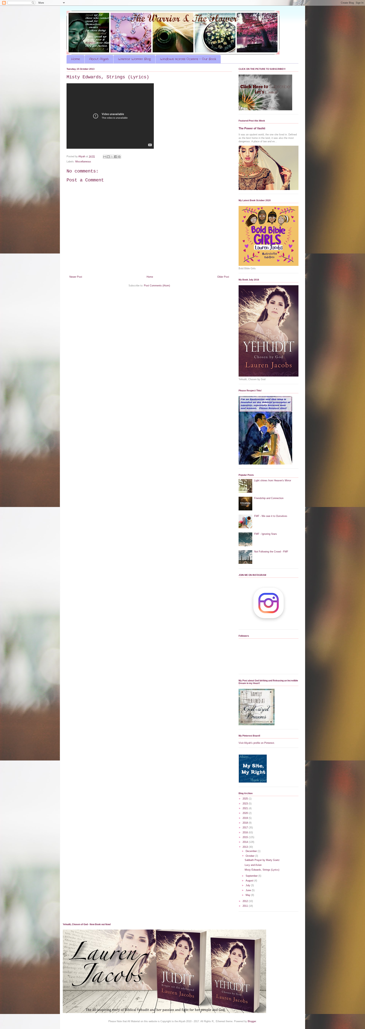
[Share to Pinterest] (119, 157)
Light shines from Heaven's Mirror (272, 480)
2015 (246, 837)
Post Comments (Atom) (157, 285)
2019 (246, 818)
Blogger (252, 1021)
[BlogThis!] (108, 157)
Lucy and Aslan (253, 865)
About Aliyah (99, 59)
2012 (246, 901)
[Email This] (105, 157)
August (250, 880)
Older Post (223, 276)
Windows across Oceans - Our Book (188, 59)
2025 (246, 798)
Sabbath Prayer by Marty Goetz (262, 860)
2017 (246, 827)
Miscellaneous (83, 161)
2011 (246, 905)
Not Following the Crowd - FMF (271, 551)
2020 (246, 813)
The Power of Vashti (252, 128)
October (250, 855)
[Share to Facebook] (115, 157)
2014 (246, 842)
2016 (246, 832)
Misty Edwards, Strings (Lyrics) (262, 869)
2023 (246, 803)
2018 (246, 822)
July (248, 885)
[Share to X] (112, 157)
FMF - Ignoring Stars (265, 533)
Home (75, 59)
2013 (246, 846)
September (252, 875)
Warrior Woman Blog (134, 59)
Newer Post (75, 276)
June (249, 890)
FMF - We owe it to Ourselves (270, 516)
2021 (246, 808)
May (248, 895)
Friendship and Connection (268, 498)
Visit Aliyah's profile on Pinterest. (257, 742)
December (252, 851)
